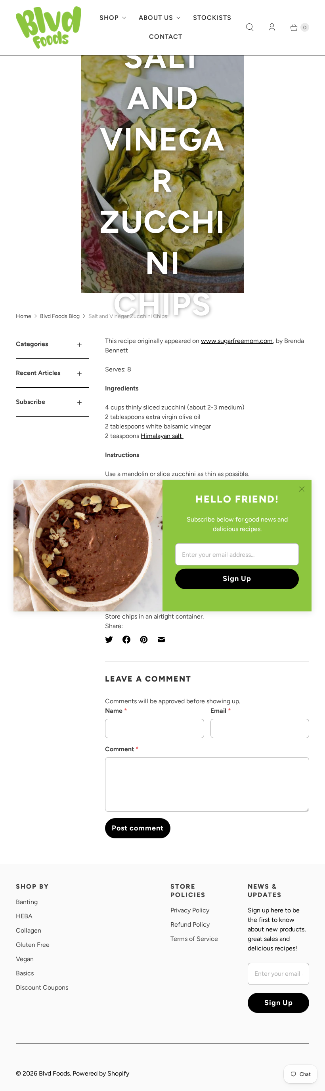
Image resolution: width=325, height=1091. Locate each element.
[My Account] (272, 27)
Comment (122, 749)
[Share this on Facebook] (126, 639)
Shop (109, 17)
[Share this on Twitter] (111, 639)
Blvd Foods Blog (60, 316)
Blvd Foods (54, 1073)
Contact (165, 36)
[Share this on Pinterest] (144, 639)
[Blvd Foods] (48, 27)
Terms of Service (194, 938)
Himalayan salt (162, 436)
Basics (25, 973)
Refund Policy (190, 924)
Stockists (212, 17)
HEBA (24, 916)
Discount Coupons (42, 987)
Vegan (25, 959)
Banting (27, 902)
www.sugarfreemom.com (237, 341)
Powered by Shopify (101, 1073)
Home (23, 316)
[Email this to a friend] (161, 639)
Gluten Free (33, 944)
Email (220, 710)
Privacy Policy (189, 910)
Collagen (28, 930)
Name (116, 710)
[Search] (250, 27)
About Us (156, 17)
